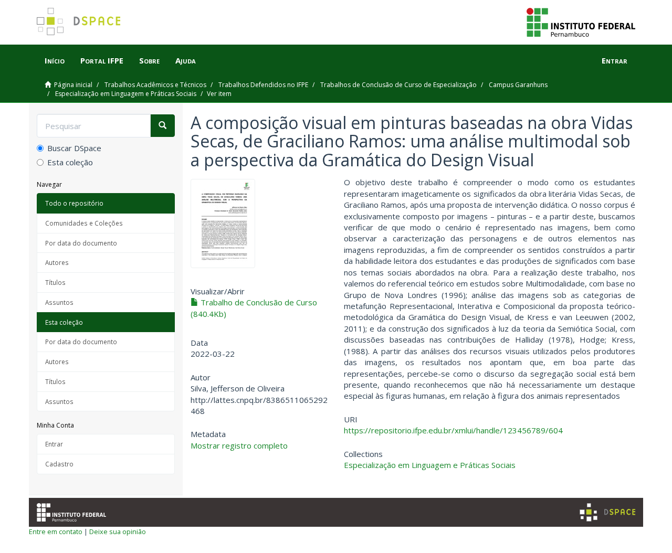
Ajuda (185, 60)
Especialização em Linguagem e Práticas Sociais (125, 93)
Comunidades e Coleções (84, 223)
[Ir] (162, 125)
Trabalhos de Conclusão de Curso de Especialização (398, 84)
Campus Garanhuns (518, 84)
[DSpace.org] (607, 512)
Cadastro (59, 464)
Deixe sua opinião (117, 531)
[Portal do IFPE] (581, 21)
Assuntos (59, 302)
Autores (57, 262)
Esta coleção (70, 162)
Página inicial (73, 84)
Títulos (55, 282)
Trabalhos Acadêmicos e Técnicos (155, 84)
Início (55, 60)
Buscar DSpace (74, 148)
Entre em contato (55, 531)
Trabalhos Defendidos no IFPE (263, 84)
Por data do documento (81, 243)
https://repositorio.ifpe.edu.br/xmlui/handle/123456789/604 (453, 430)
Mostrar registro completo (239, 445)
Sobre (149, 60)
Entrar (54, 444)
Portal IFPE (101, 60)
